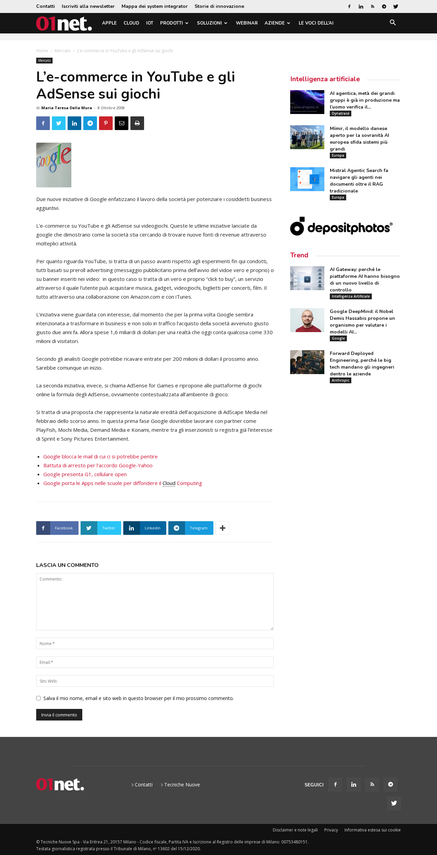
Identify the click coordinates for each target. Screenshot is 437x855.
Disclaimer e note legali (295, 830)
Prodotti (171, 23)
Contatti (45, 6)
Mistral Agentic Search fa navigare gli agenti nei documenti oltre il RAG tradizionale (359, 180)
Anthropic (340, 380)
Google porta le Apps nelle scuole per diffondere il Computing (122, 483)
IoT (149, 23)
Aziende (275, 23)
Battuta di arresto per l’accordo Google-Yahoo (98, 465)
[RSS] (372, 6)
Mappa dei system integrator (155, 6)
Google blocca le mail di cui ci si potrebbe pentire (100, 456)
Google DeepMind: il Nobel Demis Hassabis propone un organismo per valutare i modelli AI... (362, 321)
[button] (392, 23)
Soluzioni (209, 23)
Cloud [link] (169, 483)
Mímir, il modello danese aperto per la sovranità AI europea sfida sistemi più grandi (359, 138)
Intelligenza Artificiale (351, 296)
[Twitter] (396, 6)
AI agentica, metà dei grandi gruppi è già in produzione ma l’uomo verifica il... (365, 100)
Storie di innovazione (219, 6)
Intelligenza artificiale (325, 79)
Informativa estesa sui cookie (372, 830)
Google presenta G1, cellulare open (85, 474)
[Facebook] (349, 6)
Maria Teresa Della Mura (66, 107)
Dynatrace (340, 113)
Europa (338, 155)
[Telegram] (384, 6)
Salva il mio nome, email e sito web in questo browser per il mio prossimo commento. (138, 698)
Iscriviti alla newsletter (88, 6)
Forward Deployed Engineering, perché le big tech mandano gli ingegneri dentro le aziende (362, 363)
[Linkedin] (361, 6)
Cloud (131, 23)
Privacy (331, 830)
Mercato (63, 51)
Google (338, 338)
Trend (299, 255)
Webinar (247, 23)
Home (42, 51)
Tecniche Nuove (182, 784)
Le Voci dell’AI (316, 23)
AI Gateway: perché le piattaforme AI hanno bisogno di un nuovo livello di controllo (365, 279)
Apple (109, 23)
